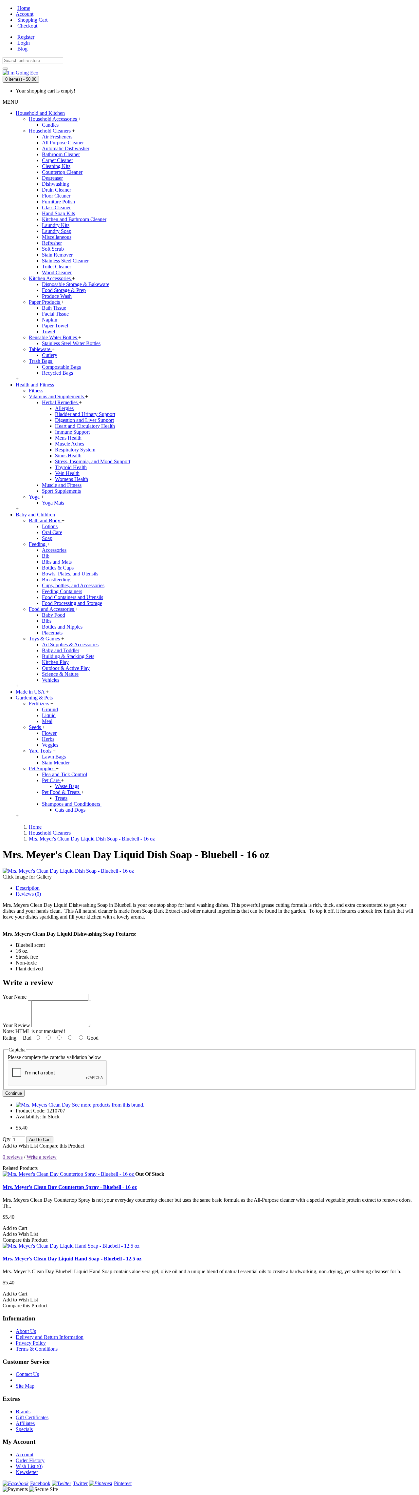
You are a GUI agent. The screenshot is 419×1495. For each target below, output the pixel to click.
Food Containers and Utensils (72, 597)
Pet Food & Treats (61, 792)
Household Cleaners (50, 131)
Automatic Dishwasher (65, 148)
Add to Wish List (20, 1146)
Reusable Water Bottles (53, 337)
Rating (9, 1038)
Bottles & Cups (58, 568)
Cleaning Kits (56, 166)
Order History (30, 1460)
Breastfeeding (56, 579)
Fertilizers (39, 703)
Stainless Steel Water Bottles (71, 343)
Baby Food (53, 615)
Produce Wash (57, 296)
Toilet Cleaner (56, 266)
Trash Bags (41, 361)
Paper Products (45, 302)
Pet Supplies (42, 768)
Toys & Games (45, 638)
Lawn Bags (54, 756)
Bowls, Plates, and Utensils (70, 573)
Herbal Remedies (60, 402)
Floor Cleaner (56, 195)
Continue (13, 1093)
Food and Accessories (52, 609)
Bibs (46, 621)
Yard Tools (41, 751)
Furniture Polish (58, 201)
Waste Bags (67, 786)
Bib (45, 556)
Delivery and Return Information (49, 1337)
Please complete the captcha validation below (54, 1057)
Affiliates (25, 1423)
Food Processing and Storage (72, 603)
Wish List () (29, 1466)
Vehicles (50, 680)
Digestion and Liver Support (84, 420)
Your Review (16, 1025)
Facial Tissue (55, 314)
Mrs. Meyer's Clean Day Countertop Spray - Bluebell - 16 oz (70, 1187)
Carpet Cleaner (57, 160)
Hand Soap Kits (58, 213)
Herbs (48, 739)
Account (24, 1454)
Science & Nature (60, 674)
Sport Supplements (61, 491)
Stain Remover (57, 255)
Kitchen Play (55, 662)
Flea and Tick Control (64, 774)
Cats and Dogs (70, 810)
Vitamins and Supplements (57, 396)
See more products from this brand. (108, 1105)
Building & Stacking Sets (68, 656)
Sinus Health (68, 455)
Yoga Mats (53, 503)
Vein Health (67, 473)
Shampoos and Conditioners (71, 804)
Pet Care (51, 780)
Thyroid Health (71, 467)
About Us (26, 1331)
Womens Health (71, 479)
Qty (6, 1139)
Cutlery (49, 355)
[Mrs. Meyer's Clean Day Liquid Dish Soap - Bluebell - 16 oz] (68, 871)
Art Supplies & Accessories (70, 644)
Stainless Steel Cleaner (65, 260)
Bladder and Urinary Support (85, 414)
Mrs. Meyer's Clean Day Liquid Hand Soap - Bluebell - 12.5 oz (72, 1258)
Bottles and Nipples (62, 627)
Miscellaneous (56, 237)
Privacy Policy (31, 1343)
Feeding (38, 544)
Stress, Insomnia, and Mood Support (92, 461)
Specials (24, 1429)
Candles (50, 125)
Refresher (52, 243)
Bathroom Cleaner (61, 154)
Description (28, 888)
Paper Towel (55, 325)
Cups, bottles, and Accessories (73, 585)
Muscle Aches (69, 443)
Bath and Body (45, 520)
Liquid (49, 715)
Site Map (25, 1386)
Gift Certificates (32, 1417)
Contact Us (27, 1374)
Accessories (54, 550)
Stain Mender (56, 762)
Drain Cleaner (56, 190)
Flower (49, 733)
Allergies (64, 408)
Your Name (15, 997)
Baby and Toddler (60, 650)
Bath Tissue (54, 308)
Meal (47, 721)
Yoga (35, 497)
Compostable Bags (61, 367)
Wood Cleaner (57, 272)
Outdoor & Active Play (66, 668)
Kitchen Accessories (50, 278)
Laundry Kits (55, 225)
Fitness (36, 390)
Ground (50, 709)
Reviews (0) (28, 894)
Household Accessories (53, 119)
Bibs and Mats (57, 562)
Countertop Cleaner (62, 172)
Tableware (40, 349)
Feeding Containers (62, 591)
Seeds (35, 727)
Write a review (42, 1157)
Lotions (50, 526)
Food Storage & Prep (64, 290)
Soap (47, 538)
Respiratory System (75, 449)
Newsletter (27, 1472)
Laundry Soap (56, 231)
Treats (61, 798)
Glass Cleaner (56, 207)
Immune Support (72, 432)
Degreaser (52, 178)
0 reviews (13, 1157)
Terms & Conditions (37, 1349)
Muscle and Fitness (62, 485)
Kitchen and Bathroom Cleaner (74, 219)
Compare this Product (61, 1146)
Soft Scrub (53, 249)
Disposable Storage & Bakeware (75, 284)
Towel (48, 331)
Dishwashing (55, 184)
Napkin (49, 319)
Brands (23, 1411)
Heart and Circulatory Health (85, 426)
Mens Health (68, 438)
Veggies (50, 745)
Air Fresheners (57, 136)
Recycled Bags (57, 373)
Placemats (52, 632)
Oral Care (52, 532)
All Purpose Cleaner (63, 142)
